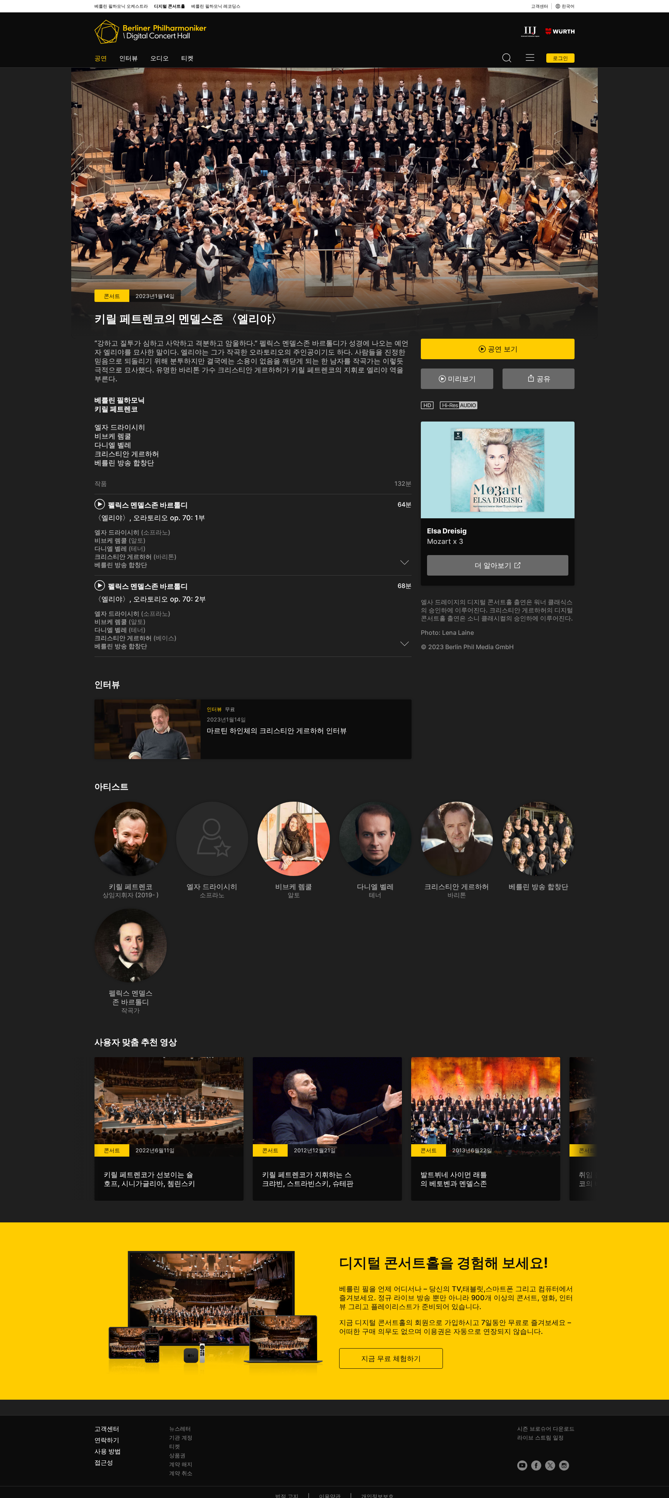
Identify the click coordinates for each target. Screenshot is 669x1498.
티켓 (187, 58)
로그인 (560, 58)
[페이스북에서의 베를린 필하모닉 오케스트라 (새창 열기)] (536, 1465)
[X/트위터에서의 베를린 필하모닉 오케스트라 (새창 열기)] (550, 1465)
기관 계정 (180, 1437)
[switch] (405, 562)
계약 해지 (180, 1464)
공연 (100, 58)
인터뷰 (128, 58)
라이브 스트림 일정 (540, 1437)
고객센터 (539, 6)
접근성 (103, 1462)
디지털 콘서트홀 (169, 6)
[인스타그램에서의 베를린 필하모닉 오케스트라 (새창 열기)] (564, 1465)
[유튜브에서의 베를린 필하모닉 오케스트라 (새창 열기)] (522, 1465)
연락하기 (106, 1440)
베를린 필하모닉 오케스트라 (121, 6)
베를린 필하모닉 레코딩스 (215, 6)
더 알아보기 (492, 565)
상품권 (177, 1455)
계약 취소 (180, 1473)
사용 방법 (107, 1451)
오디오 (159, 58)
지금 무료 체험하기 (391, 1358)
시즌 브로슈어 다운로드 (546, 1428)
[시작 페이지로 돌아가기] (150, 32)
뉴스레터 (180, 1428)
